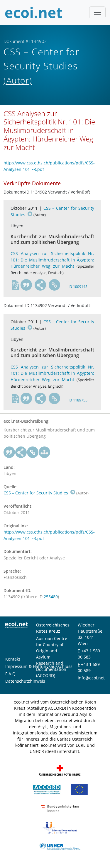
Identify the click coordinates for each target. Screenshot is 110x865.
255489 (51, 596)
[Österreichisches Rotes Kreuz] (60, 769)
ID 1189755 (78, 400)
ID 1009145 (78, 286)
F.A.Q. (11, 673)
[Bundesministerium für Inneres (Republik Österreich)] (59, 808)
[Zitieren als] (26, 285)
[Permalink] (54, 285)
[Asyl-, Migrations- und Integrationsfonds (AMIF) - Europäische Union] (79, 788)
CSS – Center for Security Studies (36, 493)
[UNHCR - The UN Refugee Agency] (59, 846)
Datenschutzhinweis (25, 681)
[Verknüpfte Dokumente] (44, 452)
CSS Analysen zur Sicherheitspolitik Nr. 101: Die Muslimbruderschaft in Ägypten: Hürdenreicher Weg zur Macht (52, 260)
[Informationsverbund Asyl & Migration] (60, 827)
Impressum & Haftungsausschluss (38, 666)
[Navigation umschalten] (97, 12)
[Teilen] (40, 285)
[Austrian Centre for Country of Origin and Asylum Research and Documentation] (47, 788)
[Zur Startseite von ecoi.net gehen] (33, 12)
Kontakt (12, 659)
